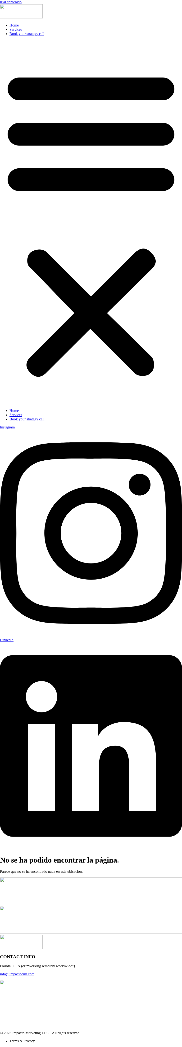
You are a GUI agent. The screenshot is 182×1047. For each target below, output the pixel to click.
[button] (91, 222)
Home (14, 25)
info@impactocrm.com (17, 974)
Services (15, 29)
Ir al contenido (11, 2)
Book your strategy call (26, 34)
